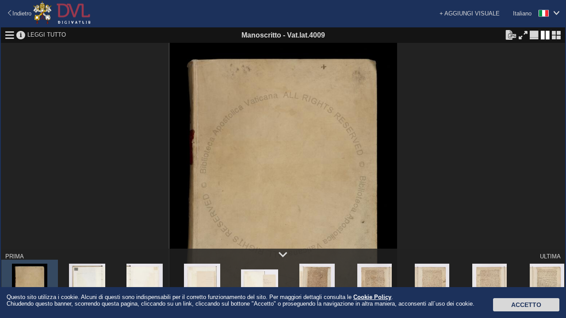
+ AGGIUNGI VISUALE (470, 13)
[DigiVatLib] (62, 22)
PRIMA (14, 256)
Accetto (526, 304)
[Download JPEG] (510, 34)
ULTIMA (550, 256)
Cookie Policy (372, 297)
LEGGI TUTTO (46, 34)
